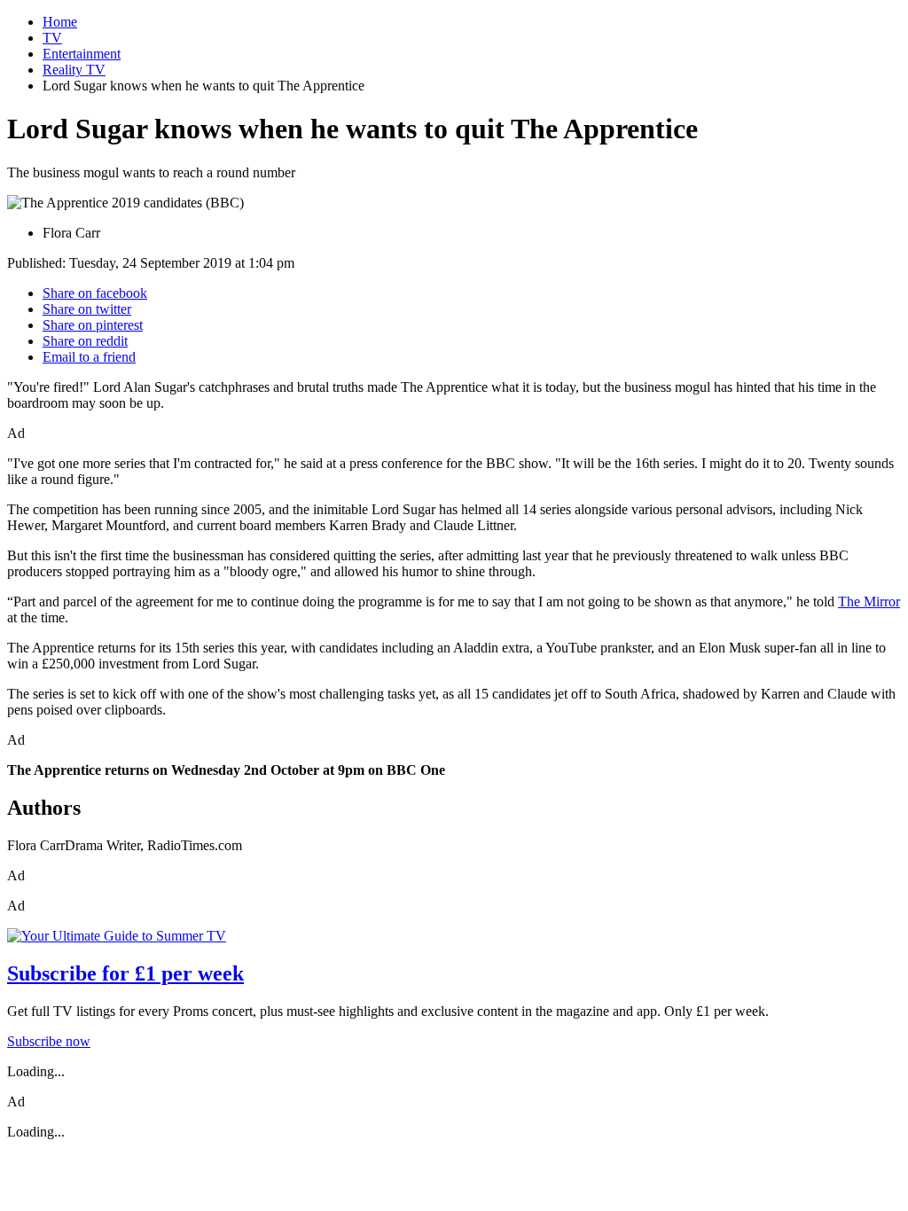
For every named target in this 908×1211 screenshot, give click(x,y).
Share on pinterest (93, 324)
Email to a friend (89, 356)
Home (60, 21)
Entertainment (82, 53)
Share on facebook (95, 293)
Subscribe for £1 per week (125, 973)
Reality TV (74, 69)
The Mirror (869, 601)
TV (52, 37)
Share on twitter (87, 308)
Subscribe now (48, 1041)
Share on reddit (85, 340)
